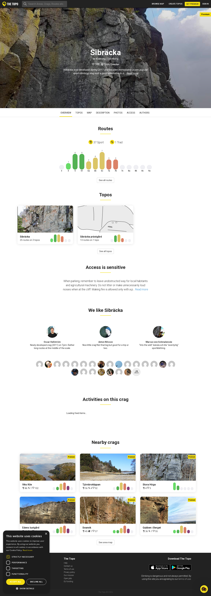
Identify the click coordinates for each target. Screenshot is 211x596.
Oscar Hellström (52, 342)
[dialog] (26, 562)
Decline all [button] (36, 581)
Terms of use (69, 569)
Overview (66, 113)
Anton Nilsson (105, 342)
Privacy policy (69, 572)
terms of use (184, 579)
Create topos (175, 4)
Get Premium (192, 4)
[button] (26, 588)
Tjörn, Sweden (111, 64)
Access (131, 113)
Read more (132, 73)
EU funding (68, 581)
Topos (79, 113)
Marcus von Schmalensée (159, 342)
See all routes (105, 180)
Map (89, 113)
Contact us (68, 566)
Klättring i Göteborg (107, 58)
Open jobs (68, 578)
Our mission (69, 575)
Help (66, 563)
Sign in (205, 4)
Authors (144, 113)
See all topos (105, 251)
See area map (105, 542)
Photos (118, 113)
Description (103, 113)
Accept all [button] (15, 581)
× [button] (46, 534)
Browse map (158, 4)
